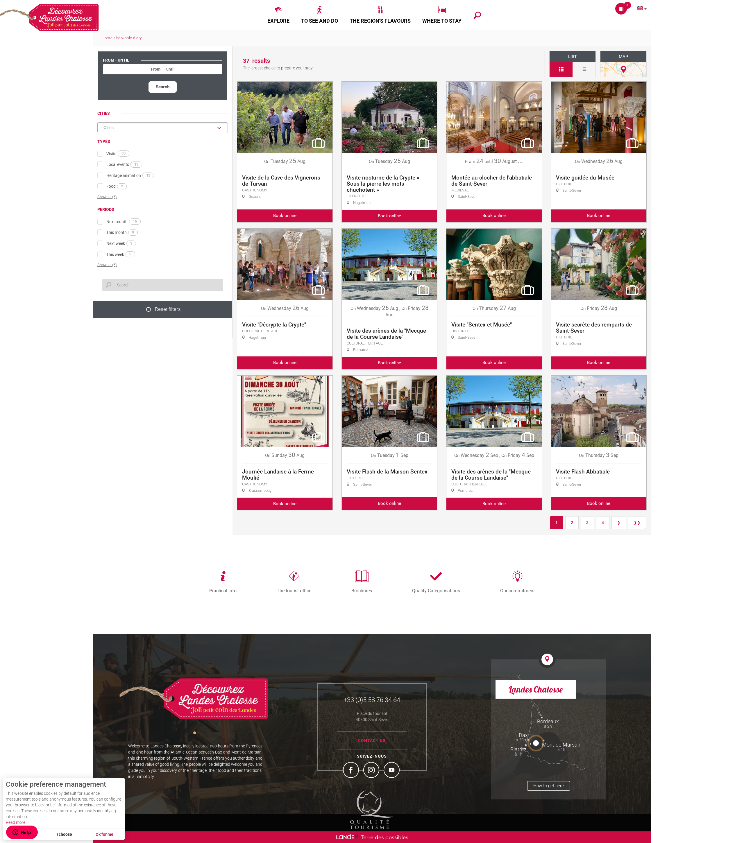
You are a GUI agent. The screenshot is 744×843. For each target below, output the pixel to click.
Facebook (351, 770)
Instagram (372, 770)
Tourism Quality (371, 809)
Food (114, 186)
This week (118, 254)
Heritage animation (128, 175)
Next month (121, 221)
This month (120, 232)
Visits (116, 153)
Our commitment (517, 590)
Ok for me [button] (104, 834)
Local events (122, 164)
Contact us (372, 740)
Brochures (361, 590)
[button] (278, 15)
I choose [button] (64, 834)
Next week (119, 243)
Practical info (223, 590)
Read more (15, 822)
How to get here (548, 785)
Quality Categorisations (436, 590)
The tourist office (294, 590)
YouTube (392, 770)
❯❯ (637, 522)
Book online (284, 215)
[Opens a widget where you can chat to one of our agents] (22, 833)
